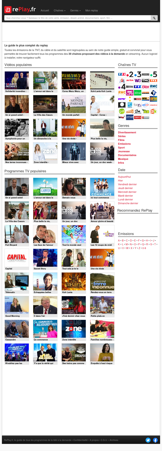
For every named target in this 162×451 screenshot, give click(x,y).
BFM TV (145, 99)
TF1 (122, 74)
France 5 (153, 74)
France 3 (137, 74)
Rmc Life (130, 93)
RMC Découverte (153, 86)
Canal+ (145, 74)
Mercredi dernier (127, 192)
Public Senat (137, 117)
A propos (94, 440)
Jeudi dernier (125, 188)
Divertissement (127, 132)
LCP (130, 117)
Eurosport (145, 105)
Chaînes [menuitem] (59, 10)
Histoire (145, 117)
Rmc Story (122, 93)
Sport (121, 147)
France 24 (130, 105)
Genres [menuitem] (74, 10)
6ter (145, 86)
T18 (153, 93)
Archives (114, 440)
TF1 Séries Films (137, 86)
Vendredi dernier (127, 184)
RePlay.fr (8, 440)
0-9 (144, 248)
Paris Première (145, 93)
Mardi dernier (125, 195)
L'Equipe (153, 105)
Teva (137, 93)
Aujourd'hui (124, 176)
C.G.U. (104, 440)
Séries (122, 136)
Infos (121, 162)
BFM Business (153, 99)
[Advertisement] (81, 32)
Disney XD (145, 111)
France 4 (122, 86)
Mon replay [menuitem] (91, 10)
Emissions (124, 143)
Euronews (122, 105)
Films (121, 140)
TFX (153, 80)
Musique (123, 159)
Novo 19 (122, 99)
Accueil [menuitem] (45, 10)
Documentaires (127, 155)
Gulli (122, 111)
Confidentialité (80, 440)
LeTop (122, 117)
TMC (145, 80)
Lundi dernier (125, 199)
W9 (137, 80)
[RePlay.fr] (21, 9)
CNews (137, 99)
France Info (130, 99)
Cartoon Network (137, 111)
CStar (130, 86)
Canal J (130, 111)
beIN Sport (137, 105)
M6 (122, 80)
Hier (120, 180)
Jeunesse (124, 151)
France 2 (130, 74)
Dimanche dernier (128, 203)
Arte (130, 80)
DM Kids (153, 111)
